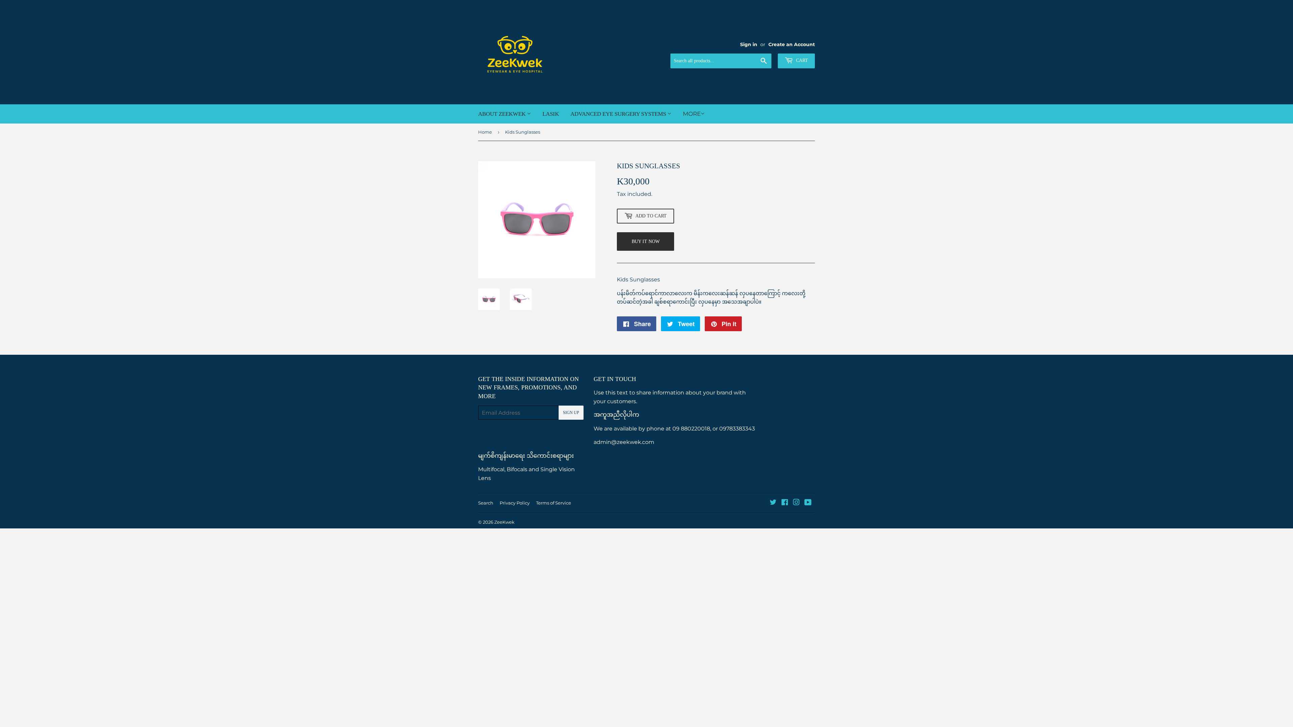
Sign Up (571, 412)
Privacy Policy (515, 503)
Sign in (748, 44)
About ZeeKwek (502, 114)
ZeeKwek (504, 522)
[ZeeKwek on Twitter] (773, 503)
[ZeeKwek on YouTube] (807, 503)
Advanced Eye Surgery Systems (618, 114)
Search (485, 503)
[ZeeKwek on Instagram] (796, 503)
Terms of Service (553, 503)
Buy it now (646, 241)
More (692, 113)
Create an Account (791, 44)
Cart (801, 60)
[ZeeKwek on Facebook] (784, 503)
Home (485, 132)
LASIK (550, 114)
